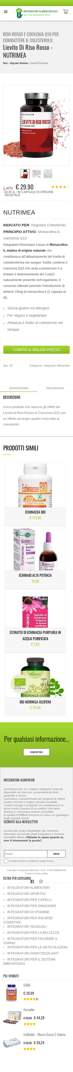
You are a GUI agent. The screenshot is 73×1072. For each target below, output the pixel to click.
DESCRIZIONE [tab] (18, 388)
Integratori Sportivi (26, 894)
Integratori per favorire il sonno (30, 941)
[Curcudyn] (13, 1018)
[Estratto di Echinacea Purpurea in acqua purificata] (35, 620)
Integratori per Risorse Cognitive (28, 920)
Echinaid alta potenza (35, 575)
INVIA (56, 854)
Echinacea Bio (35, 512)
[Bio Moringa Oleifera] (35, 684)
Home (5, 63)
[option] (25, 173)
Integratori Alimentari (19, 63)
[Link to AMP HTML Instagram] (41, 882)
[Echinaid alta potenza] (35, 557)
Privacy (50, 861)
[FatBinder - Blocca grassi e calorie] (13, 1042)
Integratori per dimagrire (31, 906)
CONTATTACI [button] (36, 752)
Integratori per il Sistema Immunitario (29, 961)
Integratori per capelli (29, 900)
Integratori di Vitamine (28, 912)
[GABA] (13, 993)
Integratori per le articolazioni (37, 947)
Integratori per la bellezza (33, 932)
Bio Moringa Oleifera (35, 701)
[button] (5, 11)
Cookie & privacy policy (36, 873)
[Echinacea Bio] (35, 494)
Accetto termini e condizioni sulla (31, 861)
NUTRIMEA (19, 212)
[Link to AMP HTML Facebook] (32, 882)
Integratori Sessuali (26, 926)
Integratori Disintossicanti (33, 953)
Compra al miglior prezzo (36, 350)
